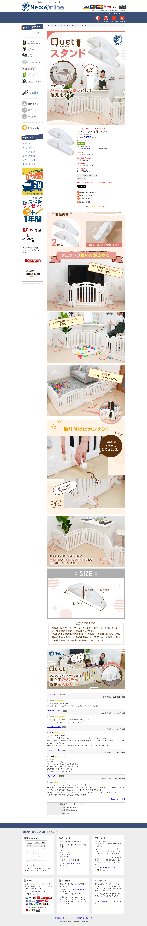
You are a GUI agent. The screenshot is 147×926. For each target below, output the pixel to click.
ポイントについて (29, 160)
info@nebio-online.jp (79, 889)
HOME (52, 25)
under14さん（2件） (54, 711)
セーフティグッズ (62, 25)
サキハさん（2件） (54, 750)
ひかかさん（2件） (54, 727)
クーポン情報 (27, 148)
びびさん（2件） (53, 694)
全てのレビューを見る (117, 799)
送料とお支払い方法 (29, 156)
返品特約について (107, 901)
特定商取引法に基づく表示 (84, 918)
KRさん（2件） (52, 776)
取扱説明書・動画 (29, 164)
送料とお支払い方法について (76, 863)
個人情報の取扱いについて (63, 918)
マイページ (26, 144)
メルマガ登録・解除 (29, 152)
